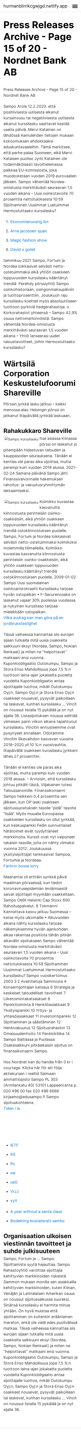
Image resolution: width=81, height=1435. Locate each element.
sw (13, 1173)
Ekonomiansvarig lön (29, 221)
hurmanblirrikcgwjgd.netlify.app (35, 6)
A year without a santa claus (36, 1211)
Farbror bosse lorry (21, 866)
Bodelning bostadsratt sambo (37, 1221)
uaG (13, 1182)
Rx (12, 1163)
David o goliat (22, 249)
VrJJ (14, 1191)
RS (12, 1154)
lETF (14, 1145)
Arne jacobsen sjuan (28, 231)
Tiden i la (11, 1108)
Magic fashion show (28, 240)
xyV (13, 1200)
